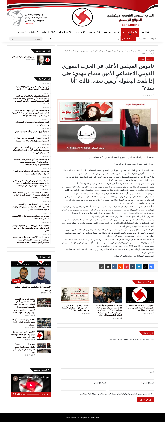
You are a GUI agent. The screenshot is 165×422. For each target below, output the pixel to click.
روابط (33, 32)
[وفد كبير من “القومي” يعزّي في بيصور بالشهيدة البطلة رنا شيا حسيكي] (44, 323)
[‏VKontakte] (114, 266)
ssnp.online (71, 417)
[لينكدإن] (139, 266)
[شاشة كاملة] (14, 394)
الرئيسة (144, 32)
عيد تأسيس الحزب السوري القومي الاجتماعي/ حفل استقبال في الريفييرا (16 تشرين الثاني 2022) (75, 307)
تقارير (142, 59)
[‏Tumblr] (132, 266)
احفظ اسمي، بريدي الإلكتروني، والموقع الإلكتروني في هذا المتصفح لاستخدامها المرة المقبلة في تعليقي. (116, 394)
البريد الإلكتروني (147, 383)
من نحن (79, 32)
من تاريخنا (64, 32)
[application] (31, 385)
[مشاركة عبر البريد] (108, 266)
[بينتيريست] (126, 266)
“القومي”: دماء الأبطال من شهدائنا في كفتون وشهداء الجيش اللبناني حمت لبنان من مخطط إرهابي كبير (140, 307)
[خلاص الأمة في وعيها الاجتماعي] (44, 60)
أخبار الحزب (130, 32)
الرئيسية (149, 51)
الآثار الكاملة (48, 32)
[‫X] (145, 266)
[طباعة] (101, 266)
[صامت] (18, 394)
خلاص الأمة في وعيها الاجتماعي (23, 57)
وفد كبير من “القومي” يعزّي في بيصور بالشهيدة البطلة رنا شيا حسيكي (23, 322)
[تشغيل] (47, 394)
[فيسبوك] (151, 266)
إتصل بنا (21, 32)
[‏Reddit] (120, 266)
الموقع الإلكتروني (100, 383)
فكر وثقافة (94, 32)
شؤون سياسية (111, 32)
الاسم (151, 372)
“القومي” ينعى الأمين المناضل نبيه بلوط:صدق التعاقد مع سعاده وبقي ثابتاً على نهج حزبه (23, 334)
